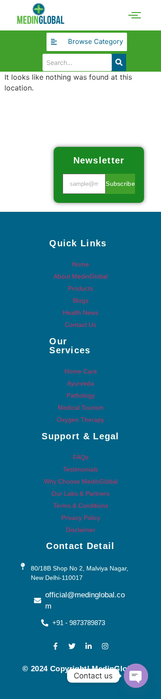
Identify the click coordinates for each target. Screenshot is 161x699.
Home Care (80, 371)
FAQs (81, 457)
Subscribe (120, 183)
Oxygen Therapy (80, 419)
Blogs (81, 300)
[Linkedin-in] (88, 646)
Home (80, 264)
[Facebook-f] (55, 646)
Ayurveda (80, 383)
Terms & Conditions (80, 505)
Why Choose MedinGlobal (81, 481)
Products (80, 288)
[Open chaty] (136, 676)
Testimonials (80, 469)
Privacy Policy (80, 517)
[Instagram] (105, 646)
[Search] (119, 62)
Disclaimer (80, 529)
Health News (80, 312)
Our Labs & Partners (80, 493)
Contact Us (80, 324)
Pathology (81, 395)
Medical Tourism (81, 407)
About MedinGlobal (81, 276)
